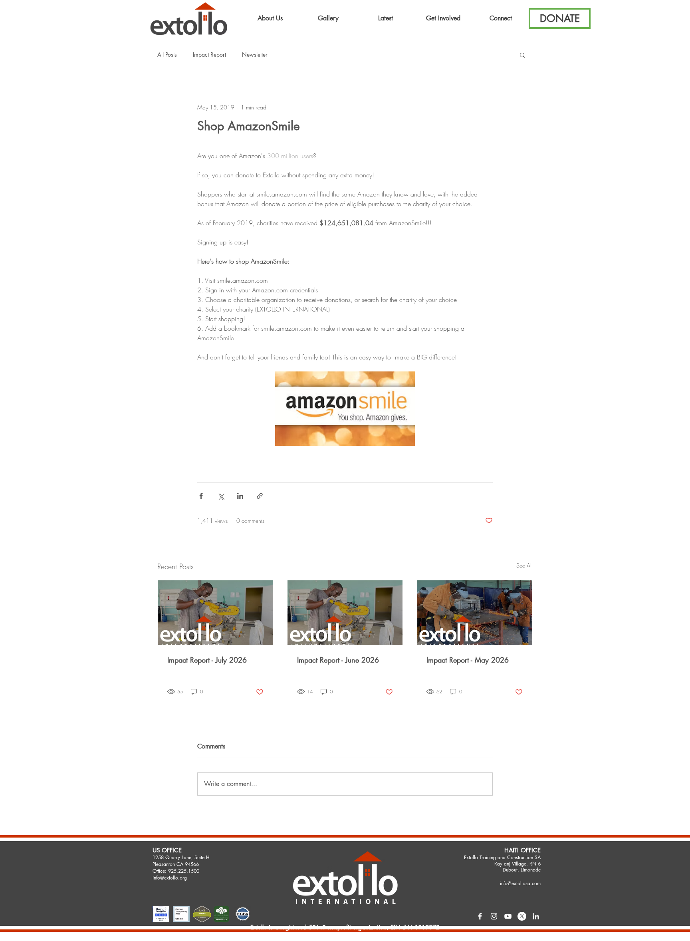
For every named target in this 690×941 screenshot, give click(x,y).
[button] (270, 18)
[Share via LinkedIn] (240, 496)
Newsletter (255, 54)
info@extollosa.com (520, 883)
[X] (522, 916)
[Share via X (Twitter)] (220, 496)
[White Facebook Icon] (480, 916)
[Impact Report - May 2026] (474, 612)
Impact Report (209, 54)
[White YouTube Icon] (508, 916)
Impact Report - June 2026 (338, 660)
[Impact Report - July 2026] (215, 612)
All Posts (167, 54)
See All (524, 565)
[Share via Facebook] (201, 496)
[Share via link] (260, 496)
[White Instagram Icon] (494, 916)
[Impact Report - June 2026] (345, 612)
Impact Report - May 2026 (467, 660)
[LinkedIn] (535, 916)
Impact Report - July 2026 (207, 660)
